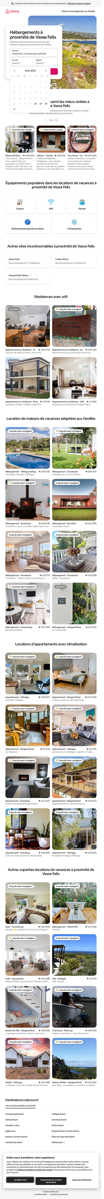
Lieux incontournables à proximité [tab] (20, 1105)
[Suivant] (56, 120)
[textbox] (22, 63)
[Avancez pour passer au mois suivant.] (46, 71)
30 (46, 104)
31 (14, 109)
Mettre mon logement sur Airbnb (78, 11)
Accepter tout (20, 1180)
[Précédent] (46, 120)
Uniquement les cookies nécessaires (51, 1181)
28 (35, 104)
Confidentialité (40, 1194)
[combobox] (34, 53)
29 (41, 104)
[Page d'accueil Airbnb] (12, 11)
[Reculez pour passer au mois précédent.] (14, 71)
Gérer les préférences (81, 1180)
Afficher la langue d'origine (79, 3)
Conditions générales (59, 1194)
